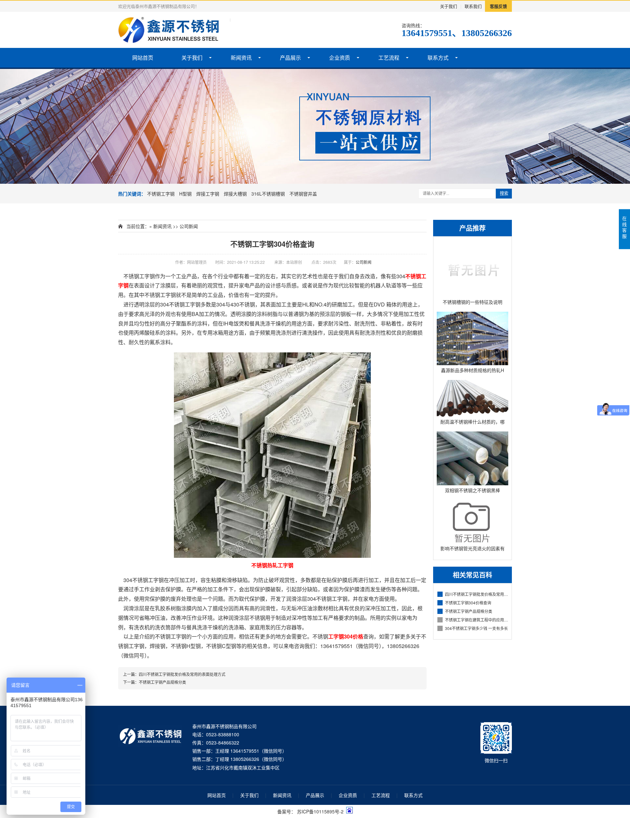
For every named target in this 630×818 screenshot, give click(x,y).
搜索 (504, 193)
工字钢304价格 (345, 636)
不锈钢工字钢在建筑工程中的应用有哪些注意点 (474, 619)
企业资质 (339, 57)
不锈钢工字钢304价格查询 (465, 602)
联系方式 (438, 57)
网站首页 (142, 57)
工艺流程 (388, 57)
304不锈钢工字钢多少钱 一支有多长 (474, 628)
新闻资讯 (241, 57)
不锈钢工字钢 (161, 193)
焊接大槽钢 (235, 193)
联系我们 (473, 6)
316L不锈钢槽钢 (268, 193)
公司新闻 (188, 226)
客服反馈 (498, 6)
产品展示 (290, 57)
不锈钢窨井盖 (303, 193)
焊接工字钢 (207, 193)
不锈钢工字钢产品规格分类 (466, 611)
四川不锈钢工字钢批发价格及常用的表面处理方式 (474, 594)
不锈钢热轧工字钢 (272, 565)
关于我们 (448, 6)
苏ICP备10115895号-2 (320, 811)
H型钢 (185, 193)
